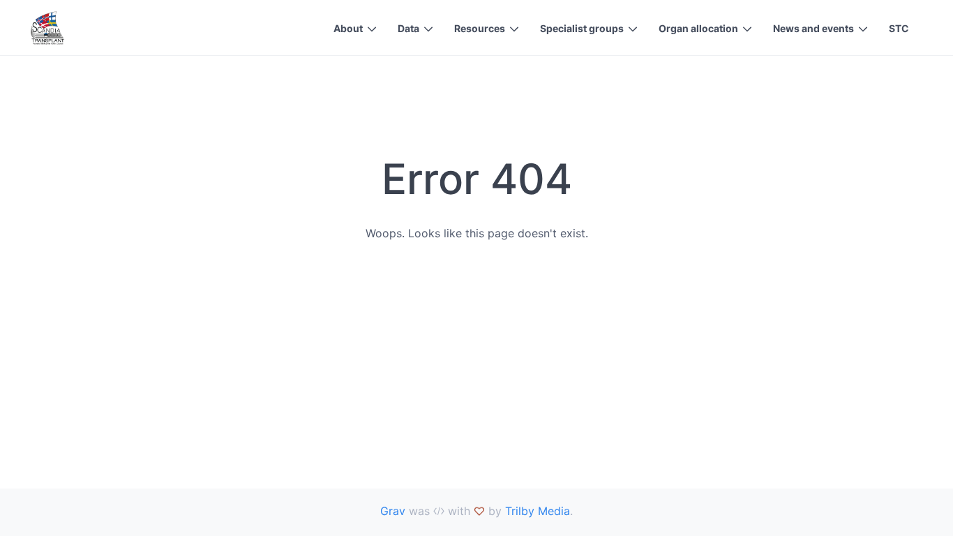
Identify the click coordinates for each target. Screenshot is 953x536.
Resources (479, 28)
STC (899, 28)
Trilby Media (537, 511)
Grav (392, 511)
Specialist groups (582, 28)
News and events (813, 28)
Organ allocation (698, 28)
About (348, 28)
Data (408, 28)
